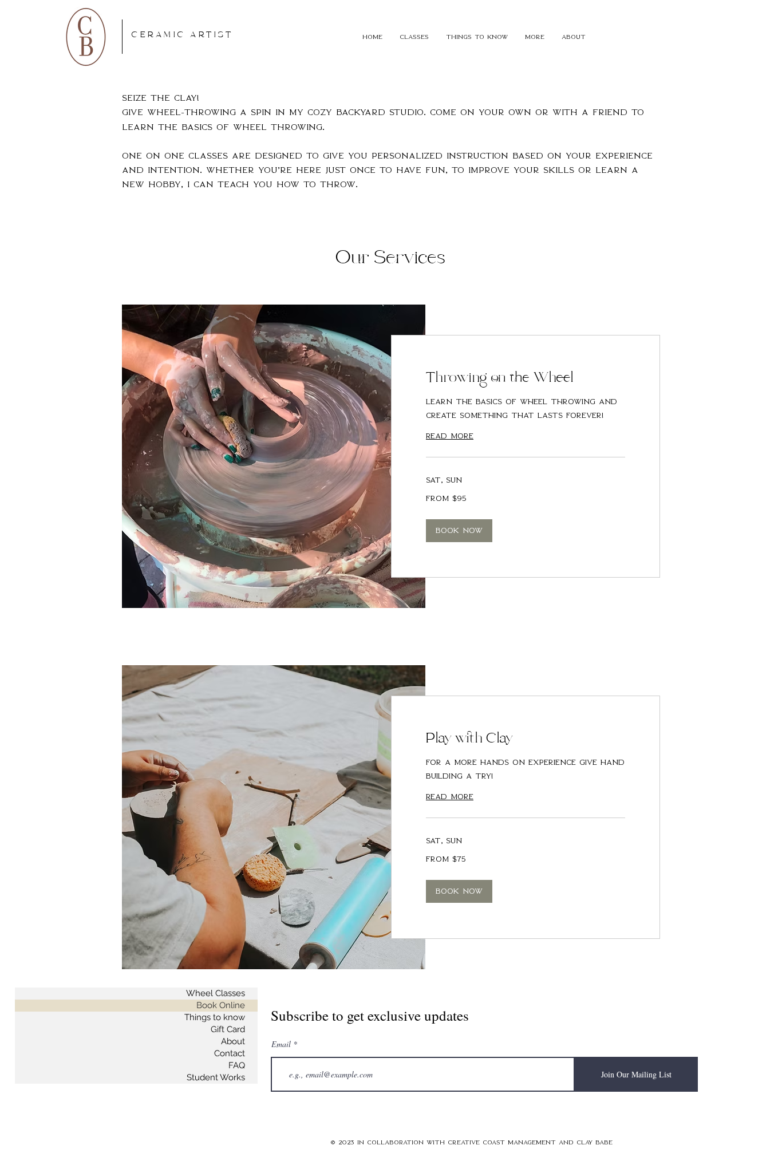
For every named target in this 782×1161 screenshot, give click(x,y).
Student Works (216, 1077)
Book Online (220, 1005)
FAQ (236, 1065)
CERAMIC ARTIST (182, 35)
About (233, 1041)
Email (281, 1044)
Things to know (214, 1017)
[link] (525, 379)
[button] (414, 37)
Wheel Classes (215, 993)
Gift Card (228, 1029)
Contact (229, 1053)
